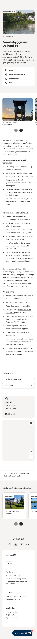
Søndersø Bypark (19, 319)
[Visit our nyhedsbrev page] (27, 545)
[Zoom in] (31, 451)
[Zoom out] (31, 457)
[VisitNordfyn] (11, 555)
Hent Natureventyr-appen (17, 189)
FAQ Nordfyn (10, 615)
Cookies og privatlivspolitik (16, 596)
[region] (18, 440)
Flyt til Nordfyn (11, 618)
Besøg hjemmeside (16, 74)
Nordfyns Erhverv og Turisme (16, 579)
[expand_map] (31, 423)
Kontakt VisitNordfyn (13, 576)
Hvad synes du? (11, 612)
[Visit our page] (9, 545)
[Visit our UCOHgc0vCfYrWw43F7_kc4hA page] (21, 545)
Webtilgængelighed (13, 599)
